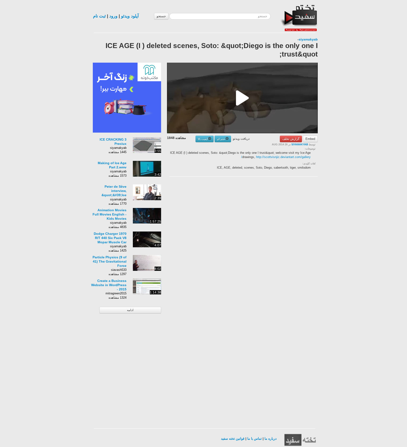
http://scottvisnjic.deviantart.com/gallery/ (276, 157)
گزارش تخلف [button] (290, 139)
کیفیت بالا (203, 139)
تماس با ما (254, 438)
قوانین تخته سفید (232, 438)
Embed (310, 139)
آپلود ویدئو (130, 16)
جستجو (161, 16)
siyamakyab (308, 39)
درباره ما (271, 438)
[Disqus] (282, 240)
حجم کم (221, 139)
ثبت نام (99, 16)
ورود (113, 16)
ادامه (130, 310)
